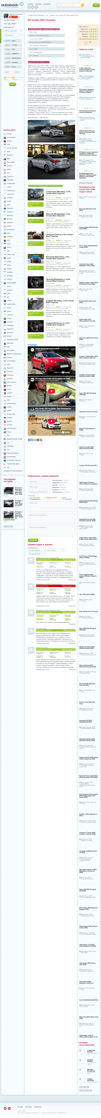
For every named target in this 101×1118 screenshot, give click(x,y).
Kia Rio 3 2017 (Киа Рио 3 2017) (88, 814)
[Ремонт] (36, 7)
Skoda (9, 407)
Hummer (10, 272)
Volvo (9, 432)
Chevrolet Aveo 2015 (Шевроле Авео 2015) (87, 264)
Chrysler (10, 194)
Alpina (9, 141)
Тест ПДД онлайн (10, 24)
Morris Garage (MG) (14, 354)
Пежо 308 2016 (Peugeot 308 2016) (87, 393)
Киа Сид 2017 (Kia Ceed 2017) (87, 209)
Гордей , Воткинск (90, 1079)
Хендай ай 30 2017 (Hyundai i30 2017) (85, 721)
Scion (9, 396)
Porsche (10, 375)
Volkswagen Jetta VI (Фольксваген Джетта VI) (88, 1036)
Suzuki (9, 421)
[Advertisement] (13, 107)
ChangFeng (11, 183)
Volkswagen (11, 428)
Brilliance (11, 162)
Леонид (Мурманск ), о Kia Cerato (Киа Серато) (58, 280)
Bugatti (10, 166)
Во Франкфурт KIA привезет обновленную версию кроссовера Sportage (87, 176)
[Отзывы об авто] (29, 7)
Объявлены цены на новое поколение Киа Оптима (87, 132)
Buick (9, 169)
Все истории (84, 1087)
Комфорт (85, 36)
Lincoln (10, 315)
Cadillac (10, 176)
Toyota (9, 425)
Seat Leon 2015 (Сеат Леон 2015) (88, 338)
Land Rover (11, 304)
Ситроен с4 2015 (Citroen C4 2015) (88, 851)
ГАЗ (8, 442)
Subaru (9, 418)
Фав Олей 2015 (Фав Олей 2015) (88, 1017)
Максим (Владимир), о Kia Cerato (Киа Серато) (58, 215)
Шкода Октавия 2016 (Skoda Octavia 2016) (86, 647)
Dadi (8, 205)
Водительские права (14, 439)
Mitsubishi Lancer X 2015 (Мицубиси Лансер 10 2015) (88, 871)
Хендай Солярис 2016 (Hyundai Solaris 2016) (87, 375)
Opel (9, 364)
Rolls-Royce (11, 382)
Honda (9, 268)
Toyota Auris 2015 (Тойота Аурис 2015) (88, 927)
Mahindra (10, 325)
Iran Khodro (11, 283)
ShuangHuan (11, 403)
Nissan (9, 357)
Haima (9, 261)
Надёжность (84, 29)
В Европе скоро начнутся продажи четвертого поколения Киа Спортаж (88, 153)
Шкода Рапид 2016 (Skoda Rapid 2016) (88, 501)
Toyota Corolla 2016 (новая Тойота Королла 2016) (88, 758)
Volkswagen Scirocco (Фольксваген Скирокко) (88, 483)
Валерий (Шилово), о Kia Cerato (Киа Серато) (57, 258)
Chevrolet (11, 190)
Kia (8, 297)
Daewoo (10, 208)
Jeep (8, 293)
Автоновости (9, 27)
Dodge (9, 226)
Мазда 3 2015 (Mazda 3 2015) (87, 429)
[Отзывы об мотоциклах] (33, 7)
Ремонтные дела (13, 464)
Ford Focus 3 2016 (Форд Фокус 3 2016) (88, 556)
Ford (9, 244)
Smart (9, 410)
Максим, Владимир (91, 1070)
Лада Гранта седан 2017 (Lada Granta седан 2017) (88, 538)
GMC (8, 251)
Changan (10, 180)
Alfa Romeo (11, 137)
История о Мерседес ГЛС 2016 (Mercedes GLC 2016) (18, 491)
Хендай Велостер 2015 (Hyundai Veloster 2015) (87, 520)
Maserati (10, 329)
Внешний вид (84, 31)
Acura (9, 134)
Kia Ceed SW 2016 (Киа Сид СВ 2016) (87, 684)
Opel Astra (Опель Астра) (88, 411)
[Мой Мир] (38, 440)
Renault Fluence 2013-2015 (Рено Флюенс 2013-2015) (88, 776)
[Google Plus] (41, 440)
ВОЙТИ (96, 5)
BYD (8, 173)
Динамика (85, 34)
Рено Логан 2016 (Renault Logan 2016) (88, 246)
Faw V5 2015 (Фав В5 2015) (88, 1000)
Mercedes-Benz (12, 339)
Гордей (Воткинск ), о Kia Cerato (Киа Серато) (57, 324)
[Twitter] (32, 440)
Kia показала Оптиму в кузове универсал (87, 111)
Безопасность (83, 26)
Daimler (10, 215)
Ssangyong (11, 414)
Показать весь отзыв (42, 579)
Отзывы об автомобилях (36, 15)
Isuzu (9, 286)
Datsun (9, 219)
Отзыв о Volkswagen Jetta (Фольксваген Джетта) (88, 357)
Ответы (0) (72, 579)
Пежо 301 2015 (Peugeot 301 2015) (87, 890)
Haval (9, 265)
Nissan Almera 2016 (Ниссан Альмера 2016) (87, 666)
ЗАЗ (8, 449)
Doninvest (10, 229)
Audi (8, 151)
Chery (9, 187)
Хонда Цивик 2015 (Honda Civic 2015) (88, 228)
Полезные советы (14, 460)
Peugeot (10, 368)
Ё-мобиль (10, 446)
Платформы (11, 457)
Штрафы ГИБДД (9, 20)
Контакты (47, 4)
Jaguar (9, 290)
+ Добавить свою (85, 1090)
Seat (8, 400)
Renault (10, 379)
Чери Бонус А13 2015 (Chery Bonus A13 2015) (87, 945)
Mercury (10, 343)
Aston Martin (12, 148)
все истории (8, 526)
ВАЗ (8, 435)
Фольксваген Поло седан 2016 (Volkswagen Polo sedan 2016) (88, 795)
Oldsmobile (11, 361)
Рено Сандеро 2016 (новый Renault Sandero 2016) (88, 576)
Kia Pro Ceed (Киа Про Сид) (87, 702)
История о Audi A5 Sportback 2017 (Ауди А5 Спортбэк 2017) (13, 516)
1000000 (13, 79)
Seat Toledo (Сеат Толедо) (88, 611)
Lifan (9, 311)
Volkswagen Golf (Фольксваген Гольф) (87, 320)
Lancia (9, 300)
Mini (8, 347)
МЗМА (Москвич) (12, 453)
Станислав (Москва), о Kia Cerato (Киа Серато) (58, 192)
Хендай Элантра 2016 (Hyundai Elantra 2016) (87, 739)
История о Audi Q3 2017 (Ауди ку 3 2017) (19, 503)
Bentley (10, 155)
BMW (8, 158)
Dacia (9, 201)
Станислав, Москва (91, 1051)
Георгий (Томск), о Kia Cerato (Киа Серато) (59, 235)
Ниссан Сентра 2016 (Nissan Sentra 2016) (86, 447)
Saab (9, 389)
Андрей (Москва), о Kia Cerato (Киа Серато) (60, 301)
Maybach (10, 332)
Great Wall (11, 254)
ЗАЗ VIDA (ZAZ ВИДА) (87, 594)
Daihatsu (10, 212)
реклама (38, 4)
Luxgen (9, 322)
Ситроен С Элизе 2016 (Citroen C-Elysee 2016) (87, 833)
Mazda (9, 336)
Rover (9, 386)
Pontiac (10, 371)
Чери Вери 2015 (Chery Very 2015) (87, 963)
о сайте (30, 4)
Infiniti (9, 279)
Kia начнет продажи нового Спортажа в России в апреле (86, 91)
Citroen (10, 198)
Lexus (9, 308)
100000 (4, 79)
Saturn (9, 393)
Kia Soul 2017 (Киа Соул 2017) (87, 301)
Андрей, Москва (90, 1060)
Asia (8, 144)
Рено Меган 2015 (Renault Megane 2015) (88, 908)
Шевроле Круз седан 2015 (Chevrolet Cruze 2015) (88, 283)
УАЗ (8, 467)
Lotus (9, 318)
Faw (8, 233)
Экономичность (83, 39)
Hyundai (10, 276)
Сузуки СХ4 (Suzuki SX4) (88, 465)
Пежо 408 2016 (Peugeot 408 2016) (87, 629)
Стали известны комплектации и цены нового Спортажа (87, 69)
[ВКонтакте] (29, 440)
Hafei (9, 258)
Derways (10, 222)
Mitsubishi (10, 350)
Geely (9, 247)
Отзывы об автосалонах (13, 471)
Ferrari (10, 237)
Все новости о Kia (86, 183)
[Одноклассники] (35, 440)
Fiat (8, 240)
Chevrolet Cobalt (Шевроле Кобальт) (86, 982)
